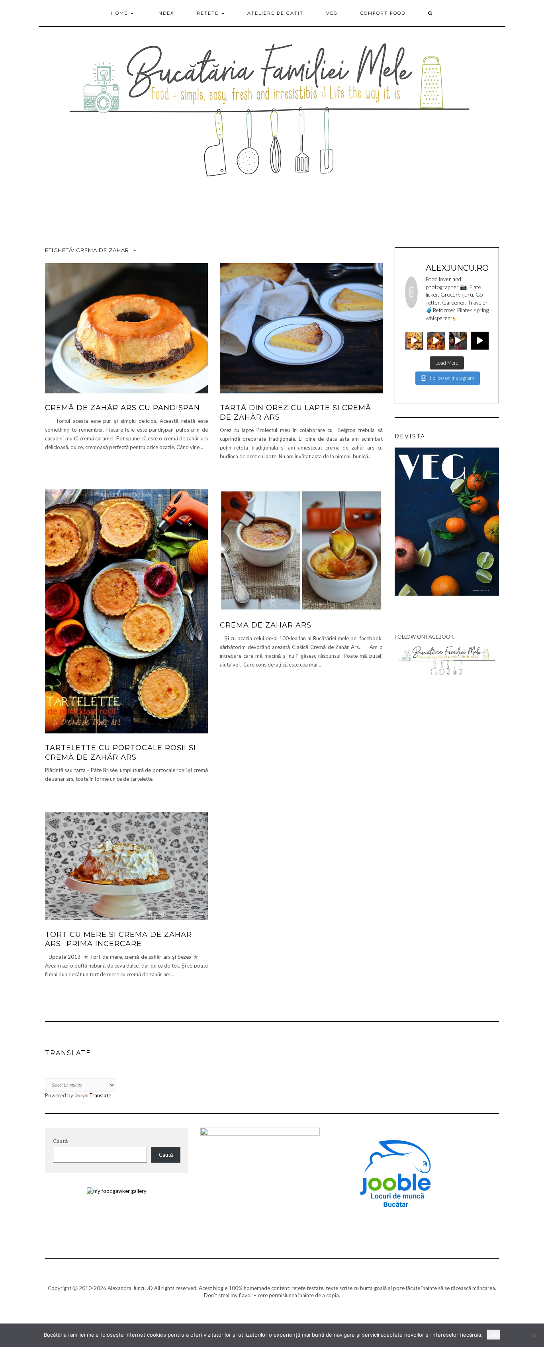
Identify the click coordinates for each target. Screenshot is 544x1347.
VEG (332, 13)
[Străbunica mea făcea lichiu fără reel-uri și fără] (414, 341)
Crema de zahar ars (265, 625)
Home (120, 13)
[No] (534, 1335)
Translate (100, 1095)
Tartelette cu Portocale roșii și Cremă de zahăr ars (120, 752)
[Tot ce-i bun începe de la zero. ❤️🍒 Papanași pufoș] (458, 341)
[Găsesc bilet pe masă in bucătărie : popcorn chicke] (436, 341)
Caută (60, 1141)
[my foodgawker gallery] (117, 1190)
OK (493, 1334)
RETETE (209, 13)
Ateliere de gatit (275, 13)
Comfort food (382, 13)
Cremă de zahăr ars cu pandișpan (122, 407)
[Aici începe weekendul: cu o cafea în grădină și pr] (480, 341)
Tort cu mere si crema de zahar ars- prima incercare (118, 939)
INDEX (165, 13)
